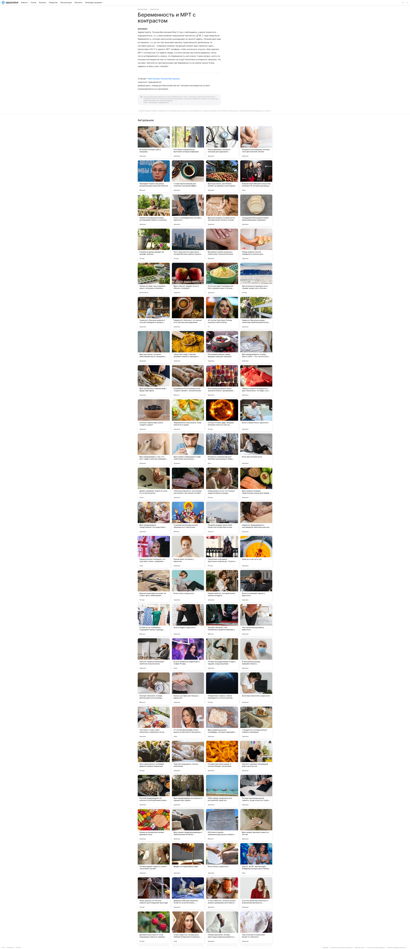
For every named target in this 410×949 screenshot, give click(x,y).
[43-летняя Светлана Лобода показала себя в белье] (222, 313)
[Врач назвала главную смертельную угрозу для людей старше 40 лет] (256, 484)
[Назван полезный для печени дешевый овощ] (154, 825)
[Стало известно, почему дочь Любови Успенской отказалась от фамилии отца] (188, 927)
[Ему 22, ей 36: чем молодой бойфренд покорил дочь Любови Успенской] (256, 859)
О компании (10, 947)
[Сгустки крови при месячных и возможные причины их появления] (256, 893)
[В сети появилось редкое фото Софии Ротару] (188, 654)
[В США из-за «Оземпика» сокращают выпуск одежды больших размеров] (154, 620)
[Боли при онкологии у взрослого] (256, 688)
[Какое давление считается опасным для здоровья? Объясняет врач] (222, 142)
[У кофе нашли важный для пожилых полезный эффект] (188, 176)
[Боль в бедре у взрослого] (188, 620)
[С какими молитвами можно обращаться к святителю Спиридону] (188, 518)
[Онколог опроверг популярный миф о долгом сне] (256, 757)
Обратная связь (360, 947)
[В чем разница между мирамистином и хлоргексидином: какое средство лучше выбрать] (256, 654)
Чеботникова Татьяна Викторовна (163, 79)
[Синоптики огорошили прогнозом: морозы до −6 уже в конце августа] (222, 552)
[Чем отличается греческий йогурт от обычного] (256, 927)
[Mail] (3, 2)
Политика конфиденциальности (396, 947)
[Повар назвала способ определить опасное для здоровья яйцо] (256, 245)
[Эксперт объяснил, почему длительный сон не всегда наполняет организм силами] (154, 688)
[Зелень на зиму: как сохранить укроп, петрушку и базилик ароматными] (154, 279)
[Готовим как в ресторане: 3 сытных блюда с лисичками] (222, 757)
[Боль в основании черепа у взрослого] (256, 586)
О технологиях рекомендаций (375, 947)
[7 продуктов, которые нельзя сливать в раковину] (256, 723)
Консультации (142, 9)
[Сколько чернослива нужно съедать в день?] (154, 415)
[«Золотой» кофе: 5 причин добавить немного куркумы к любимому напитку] (188, 347)
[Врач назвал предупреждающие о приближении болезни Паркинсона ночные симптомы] (188, 825)
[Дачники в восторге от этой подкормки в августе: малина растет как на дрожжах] (154, 927)
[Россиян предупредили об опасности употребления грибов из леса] (154, 791)
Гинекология (154, 9)
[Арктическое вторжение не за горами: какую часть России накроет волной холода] (256, 279)
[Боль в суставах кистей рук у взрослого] (188, 688)
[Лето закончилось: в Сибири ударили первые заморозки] (154, 757)
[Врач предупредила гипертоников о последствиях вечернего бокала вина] (154, 518)
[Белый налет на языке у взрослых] (188, 552)
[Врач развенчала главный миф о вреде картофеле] (154, 381)
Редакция (325, 947)
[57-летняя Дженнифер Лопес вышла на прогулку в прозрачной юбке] (188, 723)
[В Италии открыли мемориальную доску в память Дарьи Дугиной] (222, 825)
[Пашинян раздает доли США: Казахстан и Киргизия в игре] (222, 518)
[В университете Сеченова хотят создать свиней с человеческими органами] (188, 381)
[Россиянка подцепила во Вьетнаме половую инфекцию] (188, 142)
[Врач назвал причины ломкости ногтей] (256, 825)
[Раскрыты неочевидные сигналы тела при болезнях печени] (256, 142)
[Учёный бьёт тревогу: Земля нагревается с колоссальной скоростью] (222, 688)
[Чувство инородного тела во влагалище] (188, 757)
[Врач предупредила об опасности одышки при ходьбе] (188, 791)
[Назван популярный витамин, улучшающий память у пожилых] (154, 210)
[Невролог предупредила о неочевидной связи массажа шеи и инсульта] (256, 518)
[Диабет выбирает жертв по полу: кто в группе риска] (154, 484)
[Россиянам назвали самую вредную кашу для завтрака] (222, 347)
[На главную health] (11, 2)
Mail (3, 947)
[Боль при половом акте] (256, 449)
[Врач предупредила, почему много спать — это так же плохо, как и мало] (256, 347)
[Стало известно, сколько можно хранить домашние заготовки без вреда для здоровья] (222, 893)
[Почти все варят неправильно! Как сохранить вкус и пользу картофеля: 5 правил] (222, 279)
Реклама (18, 947)
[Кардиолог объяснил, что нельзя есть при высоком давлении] (188, 313)
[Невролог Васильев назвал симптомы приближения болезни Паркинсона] (256, 313)
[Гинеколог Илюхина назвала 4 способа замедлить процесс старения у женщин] (154, 313)
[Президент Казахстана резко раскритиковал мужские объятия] (154, 176)
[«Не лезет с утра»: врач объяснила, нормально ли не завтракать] (154, 723)
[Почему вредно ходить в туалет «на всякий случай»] (154, 859)
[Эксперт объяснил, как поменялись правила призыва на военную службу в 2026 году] (222, 620)
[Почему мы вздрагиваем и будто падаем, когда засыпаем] (222, 654)
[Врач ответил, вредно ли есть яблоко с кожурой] (188, 279)
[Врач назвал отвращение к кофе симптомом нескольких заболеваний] (188, 449)
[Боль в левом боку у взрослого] (256, 415)
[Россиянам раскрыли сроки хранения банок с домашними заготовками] (222, 381)
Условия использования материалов (341, 947)
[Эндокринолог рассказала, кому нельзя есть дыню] (188, 415)
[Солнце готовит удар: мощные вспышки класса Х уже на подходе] (222, 415)
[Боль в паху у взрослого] (188, 586)
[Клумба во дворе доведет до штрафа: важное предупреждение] (154, 245)
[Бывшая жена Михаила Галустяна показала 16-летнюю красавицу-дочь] (256, 176)
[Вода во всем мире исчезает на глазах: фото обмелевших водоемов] (154, 586)
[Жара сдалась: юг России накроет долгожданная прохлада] (154, 893)
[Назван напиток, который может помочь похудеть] (222, 586)
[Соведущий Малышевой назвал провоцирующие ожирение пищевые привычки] (256, 210)
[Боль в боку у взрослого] (222, 859)
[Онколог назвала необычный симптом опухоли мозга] (154, 654)
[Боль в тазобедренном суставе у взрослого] (188, 210)
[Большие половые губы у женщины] (154, 142)
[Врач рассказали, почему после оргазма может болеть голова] (222, 210)
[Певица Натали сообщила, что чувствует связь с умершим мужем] (154, 552)
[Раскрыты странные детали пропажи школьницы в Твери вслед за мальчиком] (222, 449)
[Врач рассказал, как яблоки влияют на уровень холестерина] (222, 176)
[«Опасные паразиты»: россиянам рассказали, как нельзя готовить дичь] (188, 484)
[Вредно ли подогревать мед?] (188, 859)
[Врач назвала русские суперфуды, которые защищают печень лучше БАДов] (222, 723)
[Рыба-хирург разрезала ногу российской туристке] (222, 791)
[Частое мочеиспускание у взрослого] (256, 620)
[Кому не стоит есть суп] (256, 552)
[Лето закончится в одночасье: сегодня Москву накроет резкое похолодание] (188, 245)
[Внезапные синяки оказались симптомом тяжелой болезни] (222, 245)
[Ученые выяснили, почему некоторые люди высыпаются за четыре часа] (222, 927)
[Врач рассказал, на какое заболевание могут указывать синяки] (154, 347)
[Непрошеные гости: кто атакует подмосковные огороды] (222, 484)
